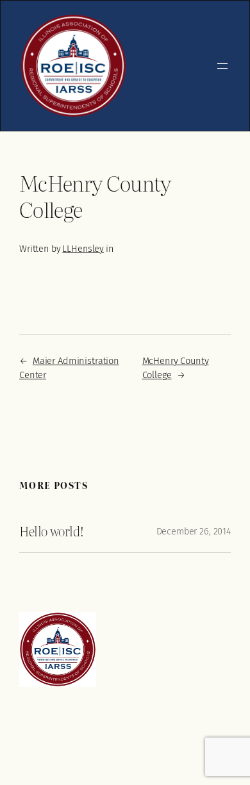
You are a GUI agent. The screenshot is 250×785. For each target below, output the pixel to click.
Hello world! (51, 532)
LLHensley (83, 249)
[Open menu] (222, 66)
